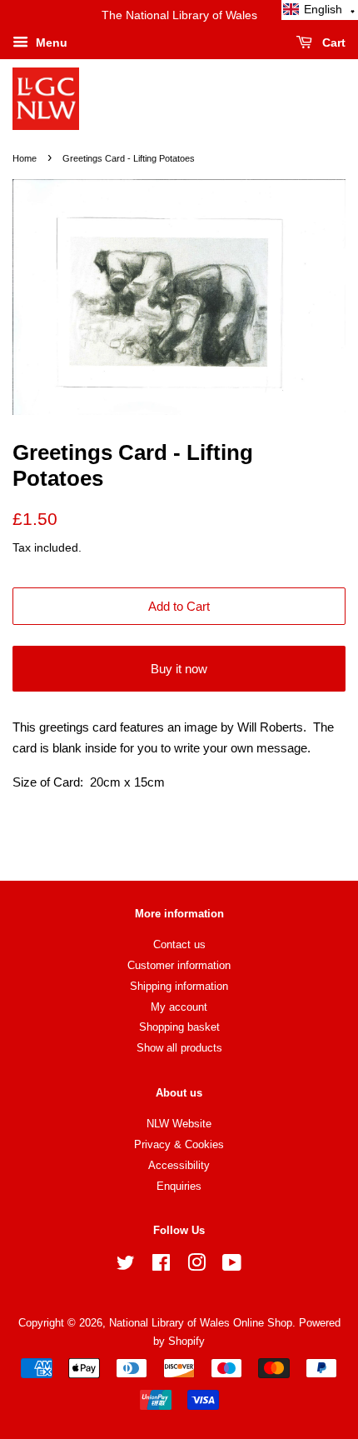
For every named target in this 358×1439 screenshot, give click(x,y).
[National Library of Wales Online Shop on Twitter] (126, 1266)
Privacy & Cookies (179, 1144)
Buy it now (179, 669)
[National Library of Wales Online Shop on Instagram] (196, 1266)
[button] (319, 10)
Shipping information (179, 986)
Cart (332, 42)
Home (24, 158)
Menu (49, 42)
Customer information (179, 965)
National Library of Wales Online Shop (200, 1323)
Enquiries (179, 1186)
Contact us (179, 944)
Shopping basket (179, 1027)
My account (179, 1007)
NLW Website (179, 1123)
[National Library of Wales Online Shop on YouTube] (231, 1266)
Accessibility (179, 1165)
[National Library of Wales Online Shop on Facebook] (161, 1266)
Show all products (179, 1048)
